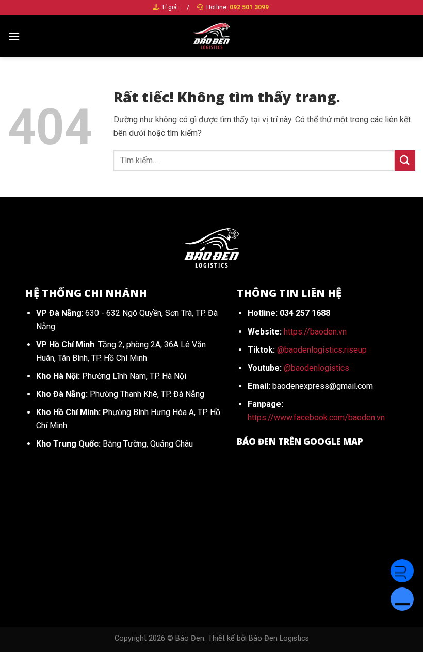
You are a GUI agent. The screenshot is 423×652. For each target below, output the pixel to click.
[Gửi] (405, 160)
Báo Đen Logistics (279, 638)
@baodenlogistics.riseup (322, 350)
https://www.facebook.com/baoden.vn (316, 417)
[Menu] (14, 36)
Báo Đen (189, 638)
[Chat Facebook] (402, 570)
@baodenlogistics (316, 368)
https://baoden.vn (315, 332)
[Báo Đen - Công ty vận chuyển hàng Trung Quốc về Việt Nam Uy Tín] (212, 36)
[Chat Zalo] (402, 599)
